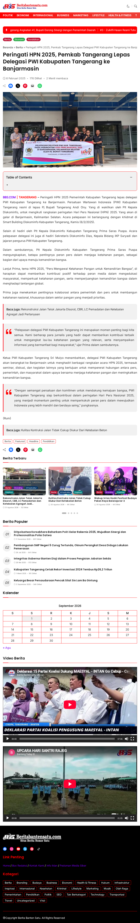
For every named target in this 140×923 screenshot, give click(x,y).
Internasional (43, 15)
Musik (107, 888)
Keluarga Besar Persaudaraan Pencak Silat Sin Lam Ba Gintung (56, 580)
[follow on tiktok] (38, 849)
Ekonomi (23, 15)
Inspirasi (9, 492)
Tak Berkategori (76, 894)
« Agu (7, 647)
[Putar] (7, 739)
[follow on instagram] (11, 849)
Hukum (105, 882)
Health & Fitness (119, 15)
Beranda (8, 47)
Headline (33, 441)
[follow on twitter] (25, 849)
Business (63, 15)
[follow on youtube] (18, 849)
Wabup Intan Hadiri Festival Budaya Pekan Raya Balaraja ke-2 (115, 500)
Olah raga (122, 888)
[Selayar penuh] (132, 739)
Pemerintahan (13, 894)
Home (6, 865)
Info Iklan (51, 865)
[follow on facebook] (5, 849)
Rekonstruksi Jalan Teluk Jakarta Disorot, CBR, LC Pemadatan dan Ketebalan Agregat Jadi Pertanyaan (22, 502)
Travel (8, 900)
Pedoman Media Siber (73, 865)
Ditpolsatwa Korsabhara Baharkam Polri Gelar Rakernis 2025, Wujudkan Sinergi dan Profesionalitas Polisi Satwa (70, 533)
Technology (97, 894)
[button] (128, 6)
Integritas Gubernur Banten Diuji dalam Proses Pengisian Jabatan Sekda (62, 558)
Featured (20, 441)
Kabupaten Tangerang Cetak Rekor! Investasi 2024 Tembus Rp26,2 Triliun (63, 569)
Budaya (37, 882)
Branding (18, 488)
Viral (42, 900)
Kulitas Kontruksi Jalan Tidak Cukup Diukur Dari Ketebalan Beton (64, 430)
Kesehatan (46, 888)
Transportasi (117, 894)
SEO (59, 894)
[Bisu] (126, 739)
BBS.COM (9, 197)
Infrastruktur (31, 488)
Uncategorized (26, 900)
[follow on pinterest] (32, 849)
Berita (7, 39)
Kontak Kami (36, 865)
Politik (8, 15)
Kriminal (61, 888)
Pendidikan (33, 39)
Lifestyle (98, 15)
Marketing (80, 15)
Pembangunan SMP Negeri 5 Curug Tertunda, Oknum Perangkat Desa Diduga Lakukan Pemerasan (71, 546)
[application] (70, 704)
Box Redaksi (19, 865)
